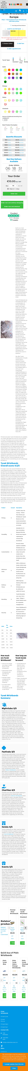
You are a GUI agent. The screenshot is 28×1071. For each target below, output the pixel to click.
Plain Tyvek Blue (5, 962)
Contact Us (4, 1051)
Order (13, 943)
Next (25, 928)
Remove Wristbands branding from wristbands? (12, 117)
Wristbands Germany (18, 4)
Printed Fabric (4, 1024)
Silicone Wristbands (16, 795)
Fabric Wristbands (11, 770)
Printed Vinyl (4, 1027)
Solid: (4, 67)
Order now (12, 202)
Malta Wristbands (9, 4)
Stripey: (4, 86)
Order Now (5, 995)
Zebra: (4, 97)
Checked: (5, 108)
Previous (9, 928)
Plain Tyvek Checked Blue (25, 963)
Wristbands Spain (21, 4)
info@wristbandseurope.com (10, 1042)
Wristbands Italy (15, 4)
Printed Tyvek (4, 1016)
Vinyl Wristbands (8, 834)
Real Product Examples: (9, 125)
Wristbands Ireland (12, 4)
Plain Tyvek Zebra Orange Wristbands (16, 964)
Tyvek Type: (6, 60)
